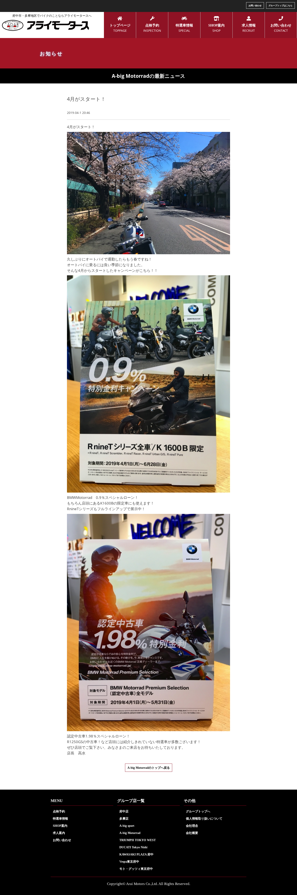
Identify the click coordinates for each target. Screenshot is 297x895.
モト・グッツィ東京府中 (136, 868)
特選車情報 (60, 818)
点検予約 (59, 811)
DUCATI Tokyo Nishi (133, 847)
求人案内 (59, 833)
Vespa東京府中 (129, 861)
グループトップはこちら (280, 5)
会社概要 (192, 833)
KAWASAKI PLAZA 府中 (136, 854)
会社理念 (192, 825)
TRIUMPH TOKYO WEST (137, 840)
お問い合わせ (255, 5)
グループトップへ (198, 811)
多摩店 (123, 818)
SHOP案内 (60, 825)
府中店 (123, 811)
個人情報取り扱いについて (204, 818)
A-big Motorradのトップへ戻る (148, 767)
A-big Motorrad (129, 833)
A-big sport (126, 825)
